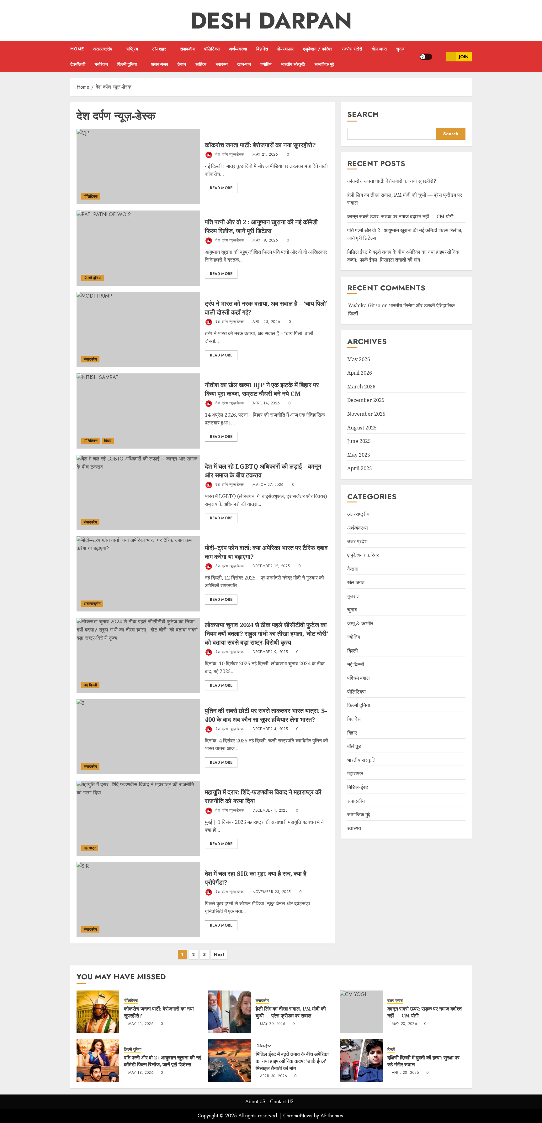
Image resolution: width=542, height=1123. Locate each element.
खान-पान (244, 64)
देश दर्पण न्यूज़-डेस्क (229, 154)
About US (255, 1101)
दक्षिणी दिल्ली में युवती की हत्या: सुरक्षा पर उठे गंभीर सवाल (423, 1061)
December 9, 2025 (270, 652)
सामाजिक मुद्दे (324, 64)
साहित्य (200, 64)
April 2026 (359, 372)
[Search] (439, 57)
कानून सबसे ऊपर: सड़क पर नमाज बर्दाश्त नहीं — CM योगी (400, 216)
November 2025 (366, 413)
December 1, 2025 (269, 810)
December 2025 (366, 400)
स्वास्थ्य (222, 64)
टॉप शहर (159, 49)
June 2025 (359, 441)
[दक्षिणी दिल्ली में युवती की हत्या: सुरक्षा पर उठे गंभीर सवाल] (361, 1060)
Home (77, 49)
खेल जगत (379, 49)
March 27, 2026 (268, 484)
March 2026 (361, 386)
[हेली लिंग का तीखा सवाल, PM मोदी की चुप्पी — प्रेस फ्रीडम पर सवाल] (229, 1011)
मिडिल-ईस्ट (357, 787)
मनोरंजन (101, 64)
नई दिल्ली (90, 685)
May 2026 (358, 359)
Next (219, 954)
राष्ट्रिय (132, 49)
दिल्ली (352, 650)
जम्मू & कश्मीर (360, 623)
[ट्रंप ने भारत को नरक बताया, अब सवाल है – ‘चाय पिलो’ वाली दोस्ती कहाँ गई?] (138, 329)
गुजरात (353, 596)
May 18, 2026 (265, 240)
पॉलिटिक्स (212, 49)
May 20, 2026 (272, 1024)
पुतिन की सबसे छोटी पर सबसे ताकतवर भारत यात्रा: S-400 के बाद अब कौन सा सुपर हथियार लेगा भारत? (266, 715)
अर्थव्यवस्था (238, 49)
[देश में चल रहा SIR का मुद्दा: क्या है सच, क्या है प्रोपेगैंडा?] (138, 899)
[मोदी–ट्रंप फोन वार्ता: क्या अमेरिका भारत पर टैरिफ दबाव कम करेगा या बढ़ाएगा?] (138, 573)
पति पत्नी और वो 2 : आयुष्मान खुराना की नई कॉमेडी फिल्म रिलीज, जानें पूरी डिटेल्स (261, 226)
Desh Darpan (271, 20)
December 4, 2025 (270, 729)
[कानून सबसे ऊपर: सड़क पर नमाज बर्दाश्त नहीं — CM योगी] (361, 1011)
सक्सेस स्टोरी (352, 49)
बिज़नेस (262, 49)
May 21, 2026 (265, 154)
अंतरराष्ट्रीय (102, 49)
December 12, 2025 (271, 566)
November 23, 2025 (271, 892)
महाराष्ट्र (90, 848)
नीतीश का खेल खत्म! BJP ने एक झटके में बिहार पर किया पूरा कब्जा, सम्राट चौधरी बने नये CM (262, 389)
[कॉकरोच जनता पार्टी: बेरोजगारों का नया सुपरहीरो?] (138, 166)
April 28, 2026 (405, 1072)
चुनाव (400, 49)
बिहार (107, 441)
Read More (221, 188)
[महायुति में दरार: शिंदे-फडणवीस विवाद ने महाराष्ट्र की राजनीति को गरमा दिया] (138, 818)
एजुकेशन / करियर (317, 49)
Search (363, 114)
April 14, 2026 (266, 403)
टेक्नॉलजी (77, 64)
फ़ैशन (182, 64)
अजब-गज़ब (159, 64)
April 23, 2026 (266, 322)
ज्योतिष (266, 64)
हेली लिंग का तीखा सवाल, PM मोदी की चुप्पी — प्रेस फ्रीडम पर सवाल (291, 1012)
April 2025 (359, 468)
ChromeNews (297, 1115)
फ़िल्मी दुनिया (127, 64)
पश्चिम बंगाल (358, 677)
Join (464, 57)
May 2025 (358, 454)
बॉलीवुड (354, 746)
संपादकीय (187, 49)
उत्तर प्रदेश (357, 541)
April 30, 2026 (273, 1076)
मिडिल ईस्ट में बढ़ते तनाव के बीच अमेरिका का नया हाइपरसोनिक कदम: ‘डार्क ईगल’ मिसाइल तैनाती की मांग (403, 255)
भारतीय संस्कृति (293, 64)
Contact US (282, 1101)
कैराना (353, 568)
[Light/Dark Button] (426, 57)
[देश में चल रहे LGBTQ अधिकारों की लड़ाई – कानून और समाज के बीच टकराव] (138, 492)
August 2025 (362, 427)
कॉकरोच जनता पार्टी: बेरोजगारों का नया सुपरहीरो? (260, 145)
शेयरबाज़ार (285, 49)
